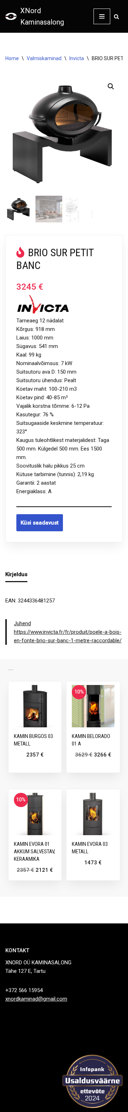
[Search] (116, 16)
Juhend (22, 623)
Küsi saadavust (40, 523)
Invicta (76, 58)
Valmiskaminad (44, 58)
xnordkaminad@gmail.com (36, 999)
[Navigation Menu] (102, 16)
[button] (111, 86)
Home (12, 58)
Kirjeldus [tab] (16, 574)
